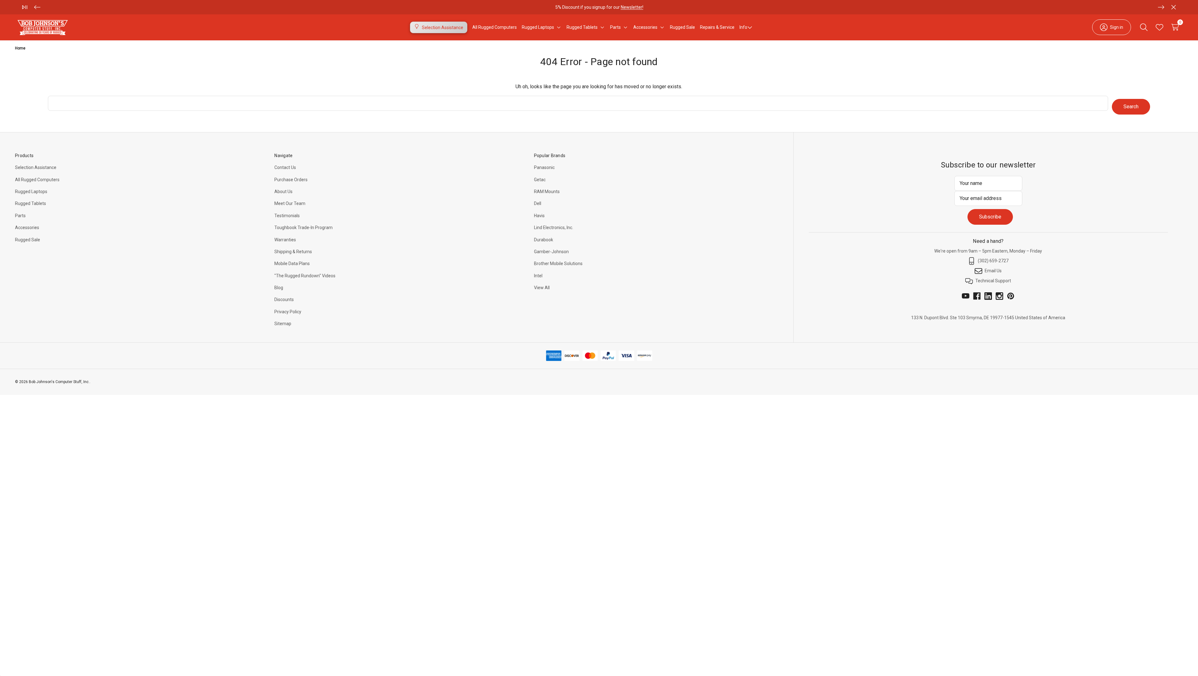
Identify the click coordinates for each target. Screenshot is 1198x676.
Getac (540, 179)
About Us (283, 191)
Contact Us (285, 167)
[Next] (1161, 7)
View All (542, 287)
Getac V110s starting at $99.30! (599, 10)
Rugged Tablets (30, 203)
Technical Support (993, 280)
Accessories (27, 227)
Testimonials (287, 215)
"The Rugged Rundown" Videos (304, 275)
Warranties (285, 239)
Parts (20, 215)
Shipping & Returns (293, 251)
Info (743, 27)
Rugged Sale (27, 239)
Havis (539, 215)
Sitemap (282, 323)
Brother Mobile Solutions (558, 263)
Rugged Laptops (31, 191)
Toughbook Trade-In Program (303, 227)
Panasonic (544, 167)
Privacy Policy (287, 311)
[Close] (1173, 7)
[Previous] (37, 7)
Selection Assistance (35, 167)
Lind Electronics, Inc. (553, 227)
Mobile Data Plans (292, 263)
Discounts (284, 299)
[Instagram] (999, 296)
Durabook (543, 239)
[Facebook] (977, 296)
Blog (278, 287)
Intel (538, 275)
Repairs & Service (717, 27)
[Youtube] (965, 296)
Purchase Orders (291, 179)
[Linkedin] (988, 296)
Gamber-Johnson (551, 251)
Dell (537, 203)
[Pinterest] (1010, 296)
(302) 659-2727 (993, 260)
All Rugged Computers (37, 179)
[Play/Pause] (24, 7)
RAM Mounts (547, 191)
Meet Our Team (289, 203)
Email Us (993, 270)
